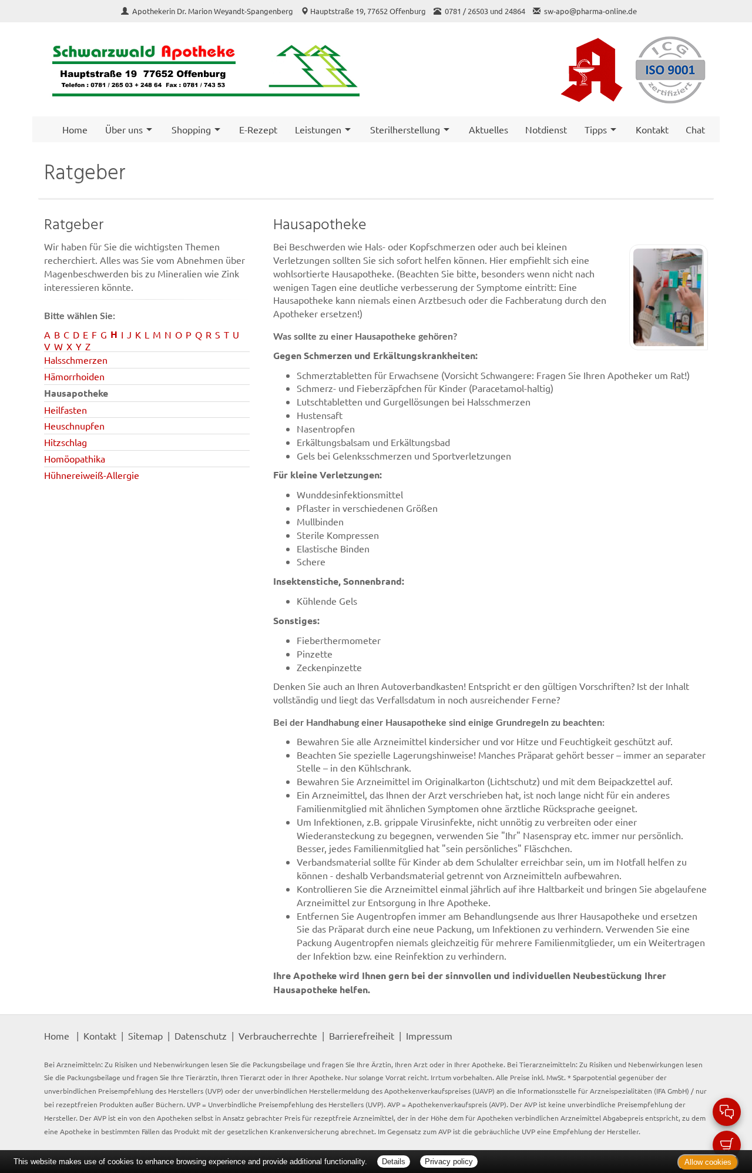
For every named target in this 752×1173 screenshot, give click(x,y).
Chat (695, 129)
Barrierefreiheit (361, 1035)
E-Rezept (258, 129)
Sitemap (145, 1035)
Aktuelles (488, 129)
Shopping (191, 129)
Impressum (429, 1035)
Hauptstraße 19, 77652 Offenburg (368, 11)
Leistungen (318, 129)
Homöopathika (74, 458)
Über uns (124, 129)
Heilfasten (65, 409)
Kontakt (652, 129)
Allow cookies (707, 1162)
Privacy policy (449, 1161)
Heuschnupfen (74, 425)
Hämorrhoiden (74, 376)
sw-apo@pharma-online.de (590, 11)
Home (75, 129)
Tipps (596, 129)
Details (393, 1161)
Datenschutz (200, 1035)
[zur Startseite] (204, 69)
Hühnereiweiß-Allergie (91, 475)
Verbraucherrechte (278, 1035)
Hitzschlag (65, 442)
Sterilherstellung (405, 129)
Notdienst (546, 129)
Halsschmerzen (76, 360)
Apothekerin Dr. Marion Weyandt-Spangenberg (213, 11)
